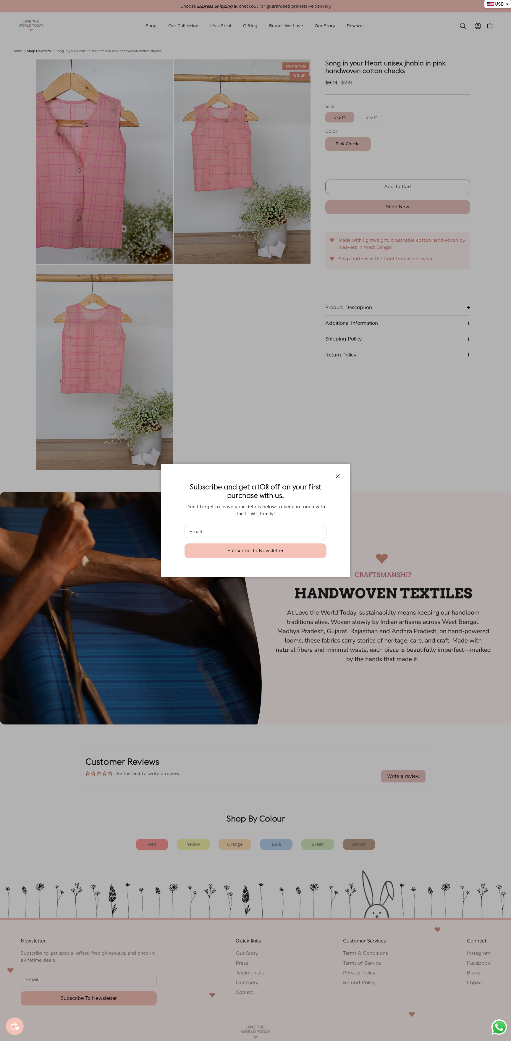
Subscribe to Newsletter (255, 550)
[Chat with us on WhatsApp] (499, 1034)
